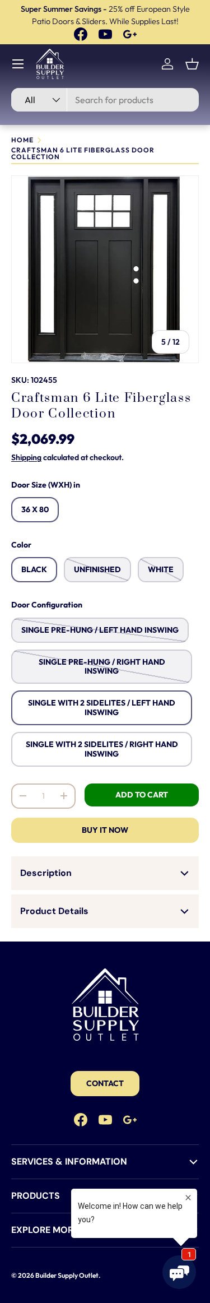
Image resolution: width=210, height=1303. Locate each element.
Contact (105, 1083)
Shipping (26, 457)
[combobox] (105, 100)
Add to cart (141, 795)
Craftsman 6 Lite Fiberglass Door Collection (83, 154)
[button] (192, 64)
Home (22, 140)
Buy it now (105, 830)
